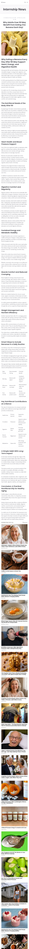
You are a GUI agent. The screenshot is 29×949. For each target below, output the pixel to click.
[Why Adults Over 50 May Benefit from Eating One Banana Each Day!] (14, 43)
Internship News (14, 9)
